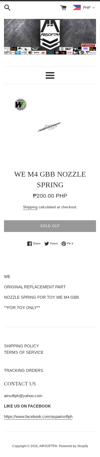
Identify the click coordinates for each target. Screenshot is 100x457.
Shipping (30, 207)
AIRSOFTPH (48, 446)
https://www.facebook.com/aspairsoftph (38, 416)
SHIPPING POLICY (21, 346)
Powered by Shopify (73, 446)
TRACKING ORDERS (23, 370)
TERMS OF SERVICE (23, 352)
